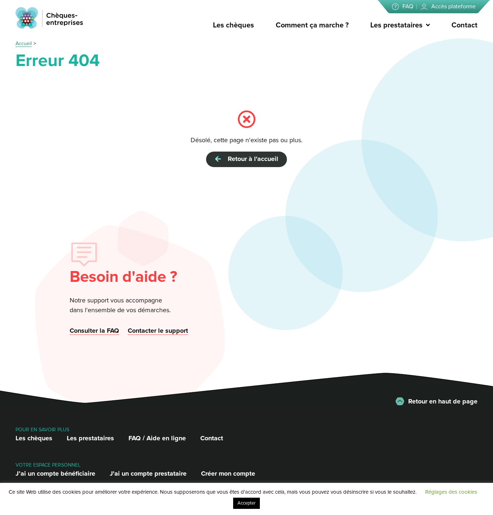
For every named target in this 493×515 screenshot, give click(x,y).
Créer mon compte (228, 473)
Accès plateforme (453, 6)
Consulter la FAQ (94, 331)
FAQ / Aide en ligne (157, 438)
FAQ (407, 6)
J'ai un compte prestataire (148, 473)
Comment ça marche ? (312, 25)
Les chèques (233, 25)
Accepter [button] (246, 503)
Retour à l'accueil (251, 159)
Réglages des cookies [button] (451, 492)
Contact (464, 25)
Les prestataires (396, 25)
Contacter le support (158, 331)
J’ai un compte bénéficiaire (55, 473)
